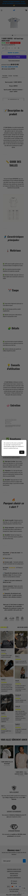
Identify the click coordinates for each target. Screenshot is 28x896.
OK (22, 452)
